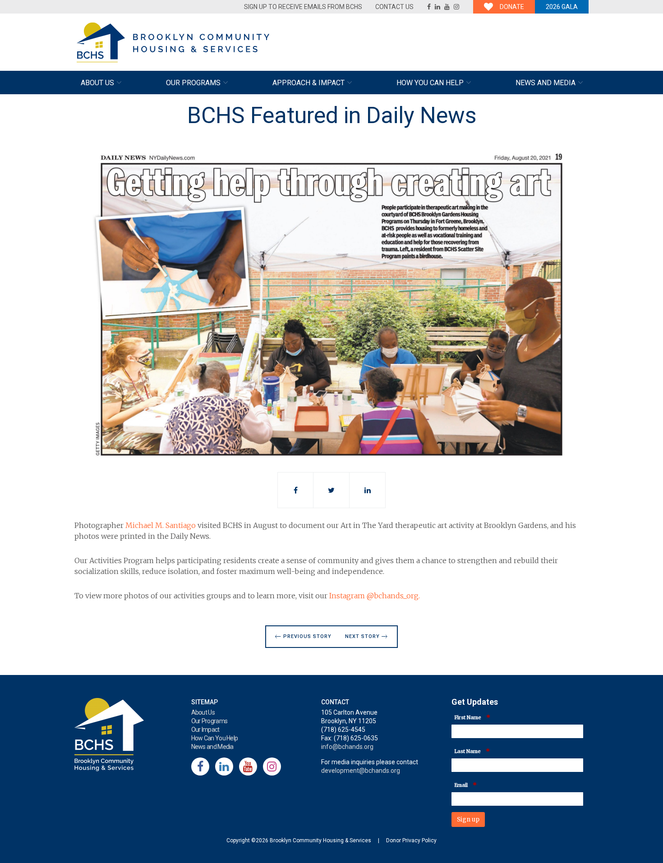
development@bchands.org (360, 770)
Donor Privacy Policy (411, 840)
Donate (512, 6)
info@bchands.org (347, 746)
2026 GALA (562, 6)
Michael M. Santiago (160, 525)
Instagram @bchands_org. (375, 595)
